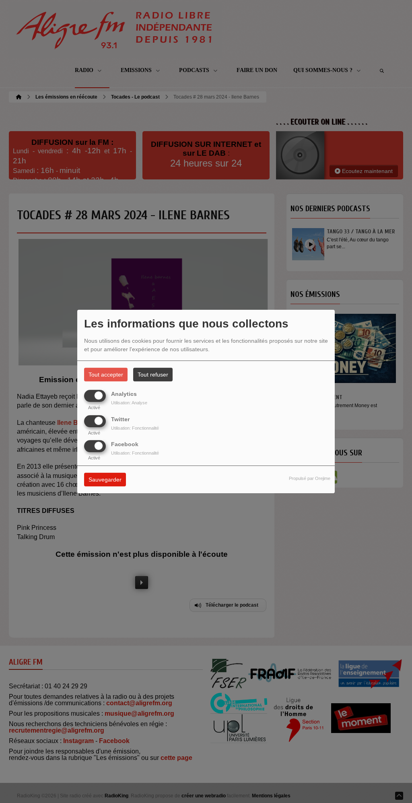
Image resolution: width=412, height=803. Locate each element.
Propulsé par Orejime (309, 478)
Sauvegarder (105, 479)
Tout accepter (106, 374)
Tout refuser (153, 374)
